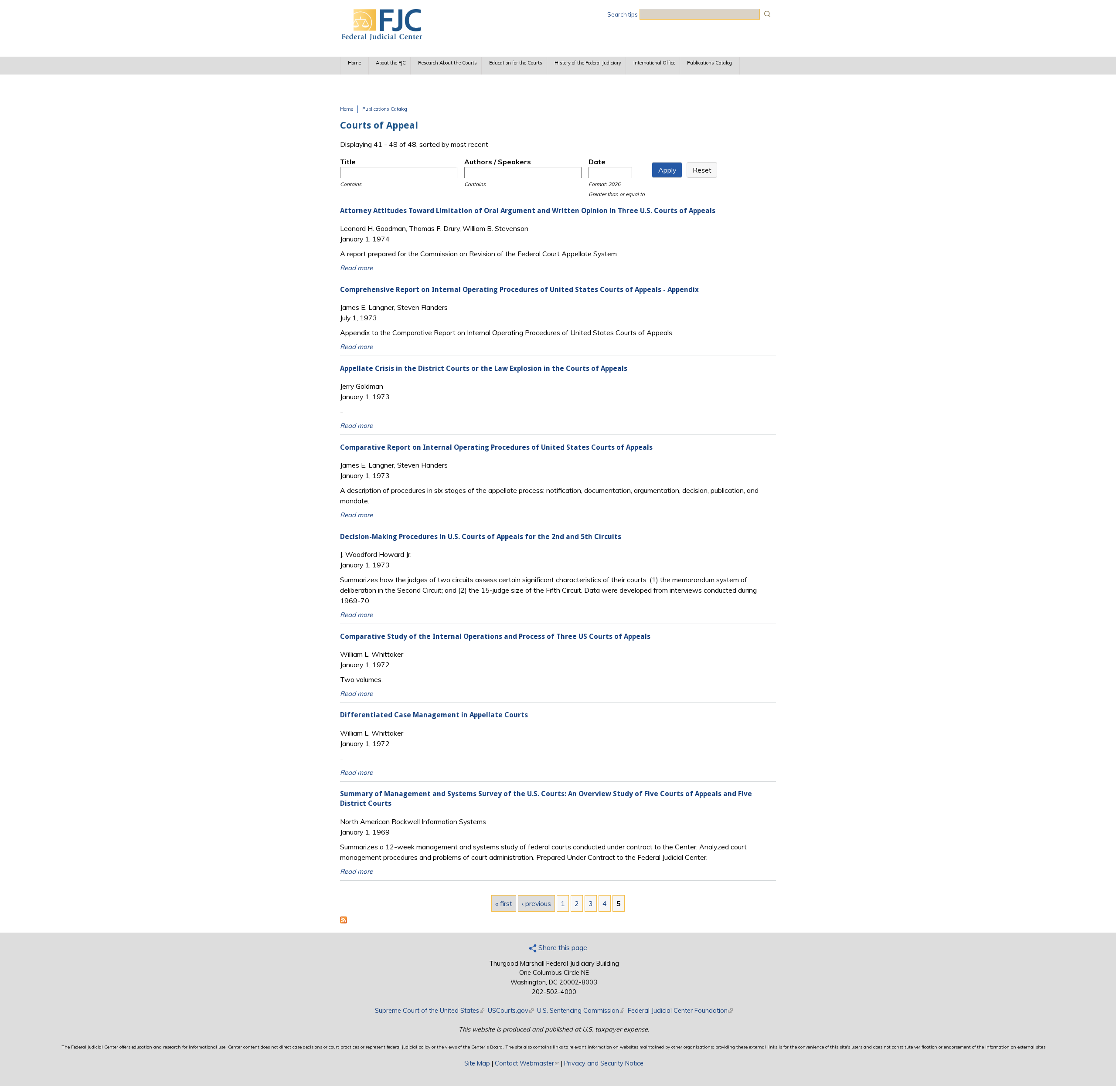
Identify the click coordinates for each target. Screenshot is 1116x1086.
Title (348, 161)
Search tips (622, 14)
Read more (356, 268)
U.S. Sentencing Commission (580, 1011)
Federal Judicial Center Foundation (680, 1011)
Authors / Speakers (497, 161)
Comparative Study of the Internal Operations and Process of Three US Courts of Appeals (495, 636)
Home (354, 63)
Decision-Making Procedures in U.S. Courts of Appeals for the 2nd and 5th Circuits (480, 537)
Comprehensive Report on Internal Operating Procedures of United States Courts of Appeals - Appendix (519, 289)
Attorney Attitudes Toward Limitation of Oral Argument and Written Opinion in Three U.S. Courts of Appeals (527, 211)
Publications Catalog (709, 63)
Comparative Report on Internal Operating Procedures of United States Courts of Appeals (496, 447)
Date (597, 161)
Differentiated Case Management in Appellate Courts (434, 715)
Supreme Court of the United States (429, 1011)
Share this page (562, 947)
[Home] (381, 37)
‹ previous (536, 903)
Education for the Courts (515, 63)
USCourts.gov (511, 1011)
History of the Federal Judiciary (588, 63)
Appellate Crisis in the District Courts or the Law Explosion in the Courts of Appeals (483, 368)
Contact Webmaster (527, 1063)
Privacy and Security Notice (603, 1063)
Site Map (477, 1063)
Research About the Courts (447, 63)
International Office (654, 63)
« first (503, 903)
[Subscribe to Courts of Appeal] (343, 920)
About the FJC (391, 63)
